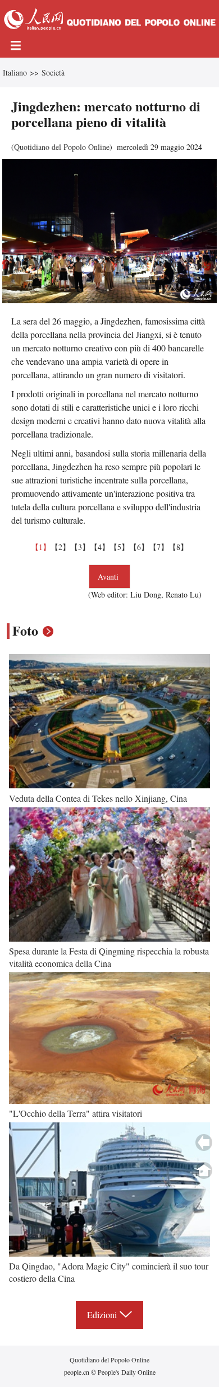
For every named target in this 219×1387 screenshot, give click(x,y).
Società (53, 72)
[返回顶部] (203, 1170)
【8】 (178, 547)
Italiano (15, 72)
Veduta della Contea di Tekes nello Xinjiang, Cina (98, 798)
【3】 (80, 547)
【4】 (100, 547)
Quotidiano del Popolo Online (62, 147)
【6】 (139, 547)
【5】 (119, 547)
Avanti (109, 576)
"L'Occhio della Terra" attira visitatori (75, 1113)
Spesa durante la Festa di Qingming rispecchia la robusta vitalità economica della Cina (109, 957)
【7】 (158, 547)
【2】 (60, 547)
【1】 (41, 547)
